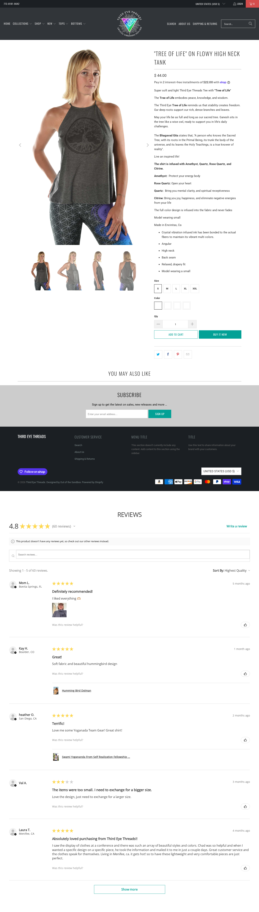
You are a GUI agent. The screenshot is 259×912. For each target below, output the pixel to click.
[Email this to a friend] (188, 354)
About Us (79, 452)
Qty (156, 316)
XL (185, 288)
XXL (195, 288)
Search (78, 445)
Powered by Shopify (92, 482)
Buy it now (220, 334)
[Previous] (20, 145)
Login (240, 3)
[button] (22, 24)
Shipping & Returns (85, 458)
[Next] (147, 145)
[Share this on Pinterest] (178, 354)
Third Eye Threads (35, 482)
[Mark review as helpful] (245, 625)
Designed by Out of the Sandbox (63, 482)
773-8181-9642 (12, 3)
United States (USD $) (208, 4)
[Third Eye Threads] (129, 24)
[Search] (250, 24)
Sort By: (218, 570)
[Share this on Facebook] (168, 354)
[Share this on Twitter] (158, 354)
